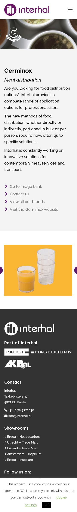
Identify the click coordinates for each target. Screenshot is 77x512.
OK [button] (46, 505)
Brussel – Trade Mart (22, 448)
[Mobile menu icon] (70, 9)
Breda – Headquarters (23, 437)
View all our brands (27, 201)
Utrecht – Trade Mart (22, 442)
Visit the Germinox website (34, 209)
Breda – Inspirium (20, 460)
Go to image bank (26, 186)
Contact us (19, 194)
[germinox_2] (38, 270)
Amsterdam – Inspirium (24, 454)
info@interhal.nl (19, 416)
